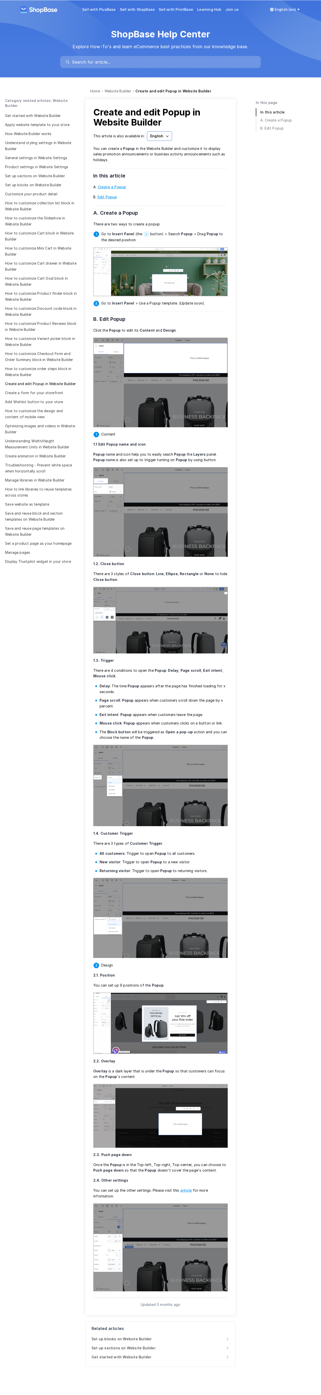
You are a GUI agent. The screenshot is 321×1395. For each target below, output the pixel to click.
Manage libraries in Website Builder (34, 480)
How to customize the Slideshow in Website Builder (35, 221)
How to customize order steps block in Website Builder (38, 372)
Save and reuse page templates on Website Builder (34, 531)
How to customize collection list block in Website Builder (39, 206)
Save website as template (27, 504)
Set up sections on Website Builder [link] (123, 1348)
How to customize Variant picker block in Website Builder (40, 341)
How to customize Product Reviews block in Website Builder (40, 326)
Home (95, 91)
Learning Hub (209, 9)
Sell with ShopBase (137, 9)
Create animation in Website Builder (35, 456)
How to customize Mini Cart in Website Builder (38, 251)
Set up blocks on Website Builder (33, 185)
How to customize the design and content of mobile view (34, 414)
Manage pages (17, 552)
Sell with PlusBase (99, 9)
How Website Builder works (28, 134)
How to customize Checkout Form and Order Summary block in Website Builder (39, 356)
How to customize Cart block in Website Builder (39, 236)
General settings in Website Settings (36, 158)
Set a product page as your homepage (38, 543)
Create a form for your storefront (34, 393)
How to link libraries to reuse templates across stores (38, 492)
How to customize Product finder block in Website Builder (41, 296)
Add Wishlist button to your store (34, 402)
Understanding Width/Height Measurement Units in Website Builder (37, 444)
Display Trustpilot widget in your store (38, 561)
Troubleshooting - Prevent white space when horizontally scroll (38, 468)
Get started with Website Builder (33, 115)
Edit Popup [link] (107, 197)
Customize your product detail (31, 194)
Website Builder (118, 91)
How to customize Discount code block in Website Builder (40, 311)
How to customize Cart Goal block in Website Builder (36, 281)
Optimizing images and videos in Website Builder (40, 429)
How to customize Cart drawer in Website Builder (40, 266)
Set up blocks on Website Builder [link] (121, 1339)
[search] (163, 62)
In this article (112, 176)
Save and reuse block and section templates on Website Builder (34, 516)
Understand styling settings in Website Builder (38, 146)
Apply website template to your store (37, 125)
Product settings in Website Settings (36, 167)
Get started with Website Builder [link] (121, 1357)
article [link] (186, 1190)
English (156, 136)
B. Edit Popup (112, 319)
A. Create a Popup (118, 213)
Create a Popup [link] (112, 187)
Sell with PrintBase (176, 9)
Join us (232, 9)
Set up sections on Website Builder (35, 176)
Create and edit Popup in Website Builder (40, 384)
